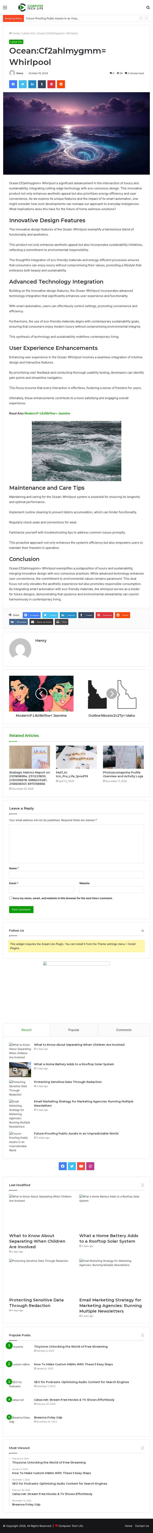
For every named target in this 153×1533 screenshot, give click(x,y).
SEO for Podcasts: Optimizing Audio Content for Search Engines (81, 1382)
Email (13, 883)
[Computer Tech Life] (31, 7)
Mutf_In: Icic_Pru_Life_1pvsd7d (72, 774)
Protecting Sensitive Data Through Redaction (68, 1082)
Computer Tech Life (71, 1525)
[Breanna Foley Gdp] (20, 1423)
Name (14, 868)
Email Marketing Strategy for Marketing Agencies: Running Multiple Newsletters (110, 1306)
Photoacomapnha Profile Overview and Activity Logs (123, 774)
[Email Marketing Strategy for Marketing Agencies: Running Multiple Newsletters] (20, 1114)
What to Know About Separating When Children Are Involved (79, 1044)
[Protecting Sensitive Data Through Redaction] (20, 1088)
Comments (123, 1030)
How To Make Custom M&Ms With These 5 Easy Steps (73, 1364)
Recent (26, 1030)
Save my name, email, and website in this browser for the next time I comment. (63, 898)
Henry (19, 73)
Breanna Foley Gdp (48, 1417)
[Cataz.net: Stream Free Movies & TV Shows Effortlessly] (20, 1405)
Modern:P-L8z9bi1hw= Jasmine (47, 413)
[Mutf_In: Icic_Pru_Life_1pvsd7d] (76, 757)
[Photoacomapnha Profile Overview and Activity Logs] (123, 757)
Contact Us (142, 1525)
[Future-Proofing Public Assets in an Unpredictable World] (20, 1142)
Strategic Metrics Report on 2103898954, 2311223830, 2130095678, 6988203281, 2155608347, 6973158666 (29, 778)
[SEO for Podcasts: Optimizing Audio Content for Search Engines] (20, 1387)
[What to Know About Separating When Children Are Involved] (20, 1051)
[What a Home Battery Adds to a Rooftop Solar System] (20, 1069)
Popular (73, 1030)
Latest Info (28, 33)
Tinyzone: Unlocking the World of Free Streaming (71, 1346)
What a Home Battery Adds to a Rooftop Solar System (74, 1064)
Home (16, 33)
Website (84, 883)
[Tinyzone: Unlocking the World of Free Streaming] (20, 1352)
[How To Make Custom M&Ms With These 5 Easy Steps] (20, 1369)
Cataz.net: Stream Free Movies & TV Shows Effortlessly (74, 1400)
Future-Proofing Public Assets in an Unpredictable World (61, 18)
